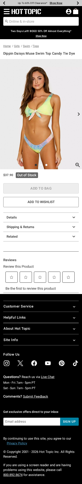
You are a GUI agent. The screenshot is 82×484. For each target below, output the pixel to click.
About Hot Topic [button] (16, 328)
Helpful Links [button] (14, 317)
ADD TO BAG (41, 188)
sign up (69, 421)
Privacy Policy (17, 443)
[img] (6, 363)
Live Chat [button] (47, 377)
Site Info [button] (10, 340)
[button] (6, 11)
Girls (17, 46)
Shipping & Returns (20, 227)
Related (12, 237)
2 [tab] (41, 165)
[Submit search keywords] (6, 21)
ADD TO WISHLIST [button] (41, 202)
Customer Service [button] (18, 306)
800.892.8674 (13, 475)
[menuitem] (76, 11)
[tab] (41, 114)
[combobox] (41, 21)
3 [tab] (46, 165)
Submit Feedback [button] (35, 396)
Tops (36, 46)
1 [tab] (36, 165)
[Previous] (4, 3)
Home (7, 46)
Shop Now (56, 3)
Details (12, 217)
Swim (26, 46)
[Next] (78, 3)
